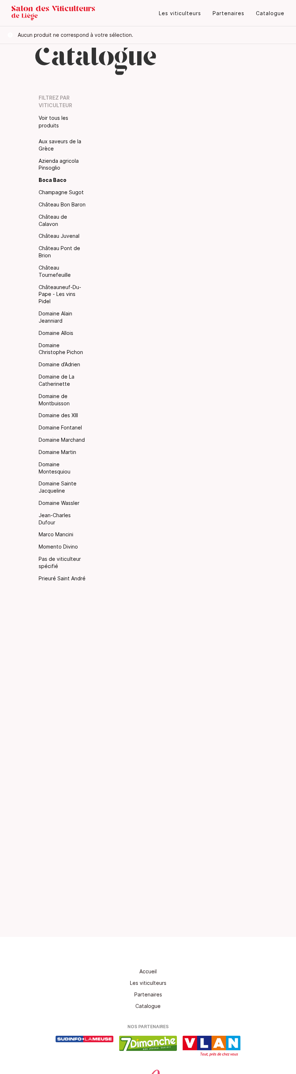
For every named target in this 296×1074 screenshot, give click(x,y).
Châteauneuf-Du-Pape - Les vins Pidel (60, 294)
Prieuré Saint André (62, 578)
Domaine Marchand (62, 440)
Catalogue (270, 13)
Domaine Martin (57, 452)
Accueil (148, 971)
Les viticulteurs (180, 13)
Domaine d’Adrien (59, 364)
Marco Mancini (56, 534)
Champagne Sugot (61, 192)
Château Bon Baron (62, 204)
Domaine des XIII (58, 415)
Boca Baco (52, 180)
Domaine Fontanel (60, 427)
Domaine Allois (56, 333)
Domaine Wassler (59, 503)
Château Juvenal (59, 236)
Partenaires (228, 13)
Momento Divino (58, 546)
